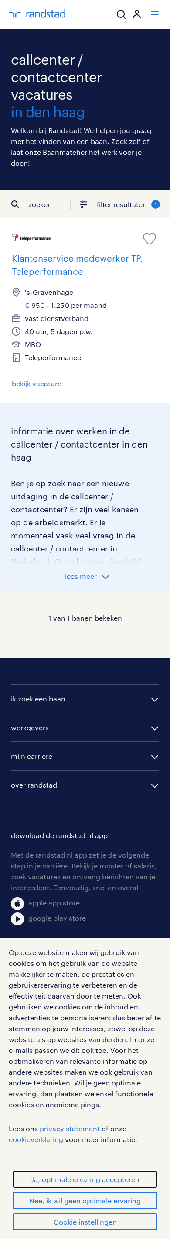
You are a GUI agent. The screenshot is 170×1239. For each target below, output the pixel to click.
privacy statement (70, 1128)
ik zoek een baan (38, 699)
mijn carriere (31, 756)
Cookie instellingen (85, 1222)
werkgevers (30, 727)
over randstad (34, 785)
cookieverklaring (36, 1139)
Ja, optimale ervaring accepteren (85, 1179)
